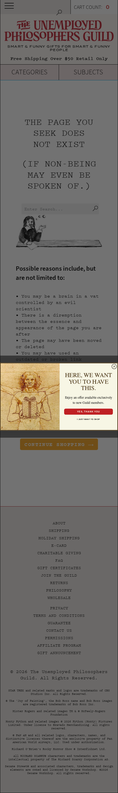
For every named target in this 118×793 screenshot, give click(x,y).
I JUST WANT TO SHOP (88, 419)
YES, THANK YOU (88, 411)
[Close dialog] (114, 366)
